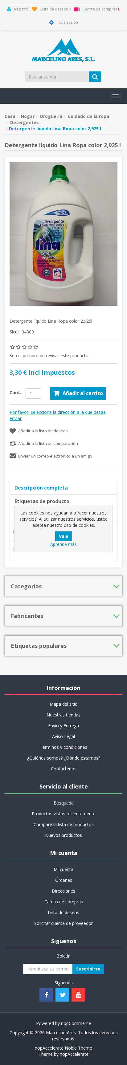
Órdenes (63, 880)
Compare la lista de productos (64, 824)
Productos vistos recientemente (64, 814)
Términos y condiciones (63, 747)
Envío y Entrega (63, 725)
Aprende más (63, 544)
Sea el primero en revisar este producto (49, 355)
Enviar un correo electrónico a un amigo (55, 456)
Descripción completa (41, 487)
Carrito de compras (63, 902)
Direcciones (63, 891)
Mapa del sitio (64, 704)
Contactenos (63, 769)
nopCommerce (76, 1023)
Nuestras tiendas (63, 715)
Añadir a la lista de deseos (43, 431)
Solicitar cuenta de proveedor (63, 923)
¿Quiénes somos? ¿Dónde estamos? (63, 758)
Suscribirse (88, 969)
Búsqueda (64, 803)
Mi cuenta (63, 869)
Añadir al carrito (83, 393)
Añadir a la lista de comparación (48, 443)
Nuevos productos (63, 835)
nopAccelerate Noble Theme (63, 1048)
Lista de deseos (63, 912)
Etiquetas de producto (41, 501)
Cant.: (16, 392)
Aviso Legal (63, 736)
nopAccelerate (74, 1054)
